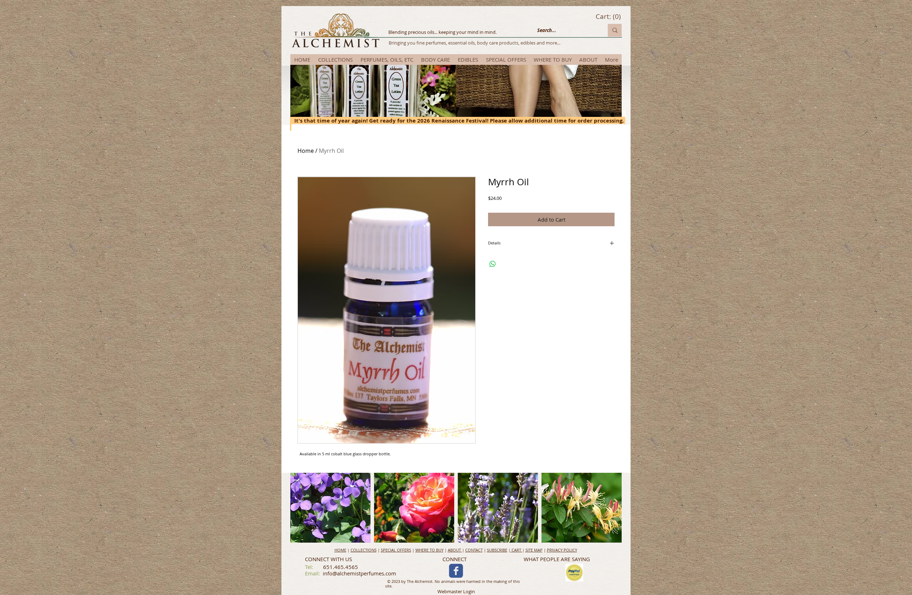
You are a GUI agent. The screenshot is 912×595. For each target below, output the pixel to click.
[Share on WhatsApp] (492, 264)
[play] (607, 537)
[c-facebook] (456, 571)
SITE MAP (534, 550)
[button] (293, 508)
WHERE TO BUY (429, 550)
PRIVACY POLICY (562, 550)
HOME (340, 550)
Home (305, 151)
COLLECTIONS (364, 550)
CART (516, 550)
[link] (608, 17)
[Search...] (615, 30)
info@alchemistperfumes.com (359, 573)
